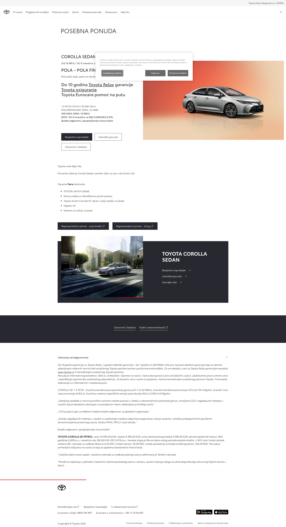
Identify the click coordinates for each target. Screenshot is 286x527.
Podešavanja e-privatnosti (181, 523)
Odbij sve (155, 73)
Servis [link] (75, 12)
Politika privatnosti (155, 523)
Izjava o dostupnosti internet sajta (213, 523)
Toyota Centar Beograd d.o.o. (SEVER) (266, 3)
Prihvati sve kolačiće (178, 73)
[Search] (281, 12)
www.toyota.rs (66, 372)
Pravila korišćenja (134, 523)
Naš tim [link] (125, 12)
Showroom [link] (111, 12)
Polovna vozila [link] (60, 12)
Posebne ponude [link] (92, 12)
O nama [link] (17, 12)
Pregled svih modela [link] (37, 12)
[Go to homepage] (7, 12)
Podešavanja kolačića (112, 73)
